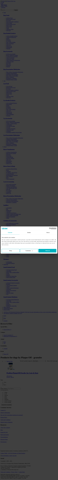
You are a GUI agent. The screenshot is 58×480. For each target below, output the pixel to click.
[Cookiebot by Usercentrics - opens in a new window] (50, 228)
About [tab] (48, 232)
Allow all (47, 250)
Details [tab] (29, 232)
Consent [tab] (10, 232)
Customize (28, 250)
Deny (10, 250)
